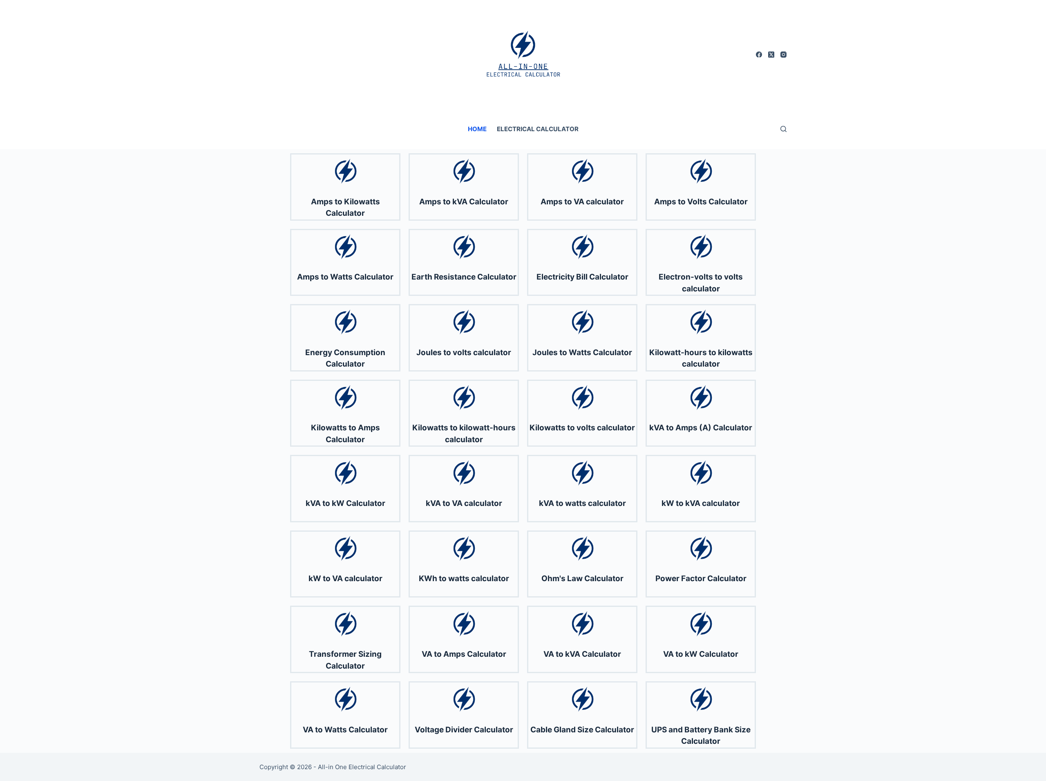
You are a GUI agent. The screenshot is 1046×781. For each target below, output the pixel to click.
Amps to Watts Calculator (345, 277)
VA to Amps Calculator (464, 654)
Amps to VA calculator (582, 201)
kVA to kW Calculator (345, 503)
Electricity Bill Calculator (582, 277)
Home (477, 129)
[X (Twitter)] (771, 54)
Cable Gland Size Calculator (582, 729)
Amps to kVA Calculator (463, 201)
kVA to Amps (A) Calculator (700, 427)
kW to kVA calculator (701, 503)
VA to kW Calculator (700, 654)
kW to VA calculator (345, 578)
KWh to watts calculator (464, 578)
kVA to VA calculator (464, 503)
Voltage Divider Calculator (464, 729)
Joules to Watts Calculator (582, 352)
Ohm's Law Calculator (582, 578)
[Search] (783, 129)
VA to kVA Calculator (582, 654)
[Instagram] (783, 54)
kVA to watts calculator (582, 503)
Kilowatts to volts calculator (582, 427)
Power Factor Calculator (701, 578)
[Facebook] (759, 54)
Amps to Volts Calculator (701, 201)
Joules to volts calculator (463, 352)
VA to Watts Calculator (345, 729)
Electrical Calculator (538, 129)
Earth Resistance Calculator (463, 277)
